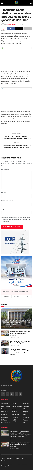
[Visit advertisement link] (16, 271)
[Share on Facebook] (11, 28)
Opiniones (26, 403)
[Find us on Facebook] (3, 394)
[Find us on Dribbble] (20, 394)
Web (2, 209)
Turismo (25, 420)
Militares (14, 412)
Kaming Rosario (11, 24)
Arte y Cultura (5, 406)
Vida (24, 423)
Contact (3, 460)
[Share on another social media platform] (28, 28)
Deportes (4, 409)
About (2, 458)
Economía (4, 412)
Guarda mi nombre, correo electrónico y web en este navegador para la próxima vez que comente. (17, 219)
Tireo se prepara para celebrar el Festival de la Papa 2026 (20, 342)
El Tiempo (4, 420)
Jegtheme (8, 465)
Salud (24, 414)
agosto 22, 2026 (8, 326)
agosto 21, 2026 (15, 337)
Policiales (26, 406)
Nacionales (15, 414)
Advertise (9, 458)
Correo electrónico (7, 201)
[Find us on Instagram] (12, 394)
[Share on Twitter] (19, 28)
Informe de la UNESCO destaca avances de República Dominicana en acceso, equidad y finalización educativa (16, 322)
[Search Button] (31, 3)
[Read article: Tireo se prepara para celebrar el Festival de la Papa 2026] (5, 343)
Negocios (15, 417)
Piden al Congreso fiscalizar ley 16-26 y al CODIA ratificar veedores (20, 333)
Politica (25, 409)
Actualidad (4, 403)
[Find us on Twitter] (7, 394)
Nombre (4, 192)
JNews (7, 464)
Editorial (4, 414)
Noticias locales (14, 421)
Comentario (5, 169)
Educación (4, 417)
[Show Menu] (2, 3)
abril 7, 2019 (23, 24)
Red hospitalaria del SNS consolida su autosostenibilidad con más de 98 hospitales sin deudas (20, 351)
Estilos (14, 403)
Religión (25, 412)
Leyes (14, 409)
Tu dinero (26, 417)
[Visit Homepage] (16, 3)
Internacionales (17, 406)
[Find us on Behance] (16, 394)
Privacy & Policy (19, 458)
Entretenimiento (6, 423)
